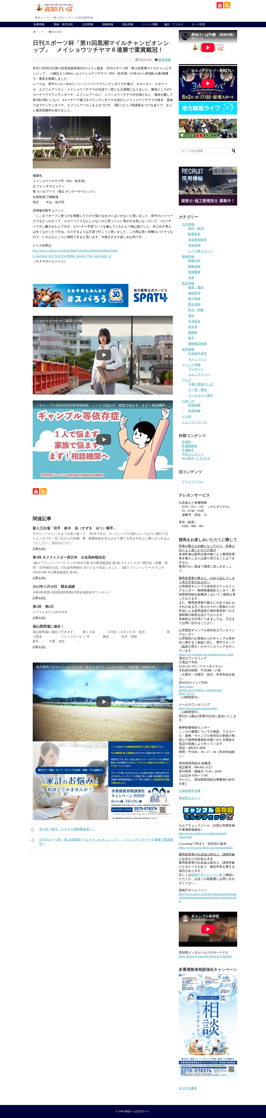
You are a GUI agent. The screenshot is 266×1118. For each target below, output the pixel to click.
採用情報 (194, 410)
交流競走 (194, 321)
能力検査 (194, 298)
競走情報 (128, 24)
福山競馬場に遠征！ (48, 626)
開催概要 (194, 272)
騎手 (191, 338)
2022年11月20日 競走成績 (54, 586)
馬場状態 (194, 245)
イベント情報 (149, 24)
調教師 (192, 332)
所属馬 (186, 442)
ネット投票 (198, 24)
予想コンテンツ (193, 454)
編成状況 (194, 293)
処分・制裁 (196, 310)
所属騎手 (188, 450)
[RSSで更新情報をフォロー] (227, 5)
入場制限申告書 (190, 790)
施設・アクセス (174, 24)
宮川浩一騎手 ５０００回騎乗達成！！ (67, 829)
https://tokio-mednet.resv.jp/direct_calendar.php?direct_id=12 (201, 690)
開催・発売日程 (63, 24)
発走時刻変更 (197, 239)
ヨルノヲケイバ (199, 374)
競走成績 (194, 304)
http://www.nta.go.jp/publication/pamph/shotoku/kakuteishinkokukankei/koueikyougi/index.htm (208, 897)
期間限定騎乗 (197, 343)
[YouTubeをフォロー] (220, 5)
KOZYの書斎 (188, 1088)
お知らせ (188, 401)
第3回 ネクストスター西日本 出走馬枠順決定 (69, 557)
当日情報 (87, 24)
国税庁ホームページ (205, 874)
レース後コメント (200, 251)
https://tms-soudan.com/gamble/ (198, 708)
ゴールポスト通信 (200, 395)
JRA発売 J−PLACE (196, 458)
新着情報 (39, 24)
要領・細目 (196, 287)
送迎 (191, 277)
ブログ (186, 380)
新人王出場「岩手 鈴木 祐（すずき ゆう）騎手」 (75, 528)
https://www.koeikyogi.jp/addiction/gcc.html (206, 654)
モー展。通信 (197, 389)
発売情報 (188, 349)
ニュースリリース (194, 422)
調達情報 (194, 405)
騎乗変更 (194, 234)
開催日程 (194, 260)
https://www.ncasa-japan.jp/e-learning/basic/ (206, 847)
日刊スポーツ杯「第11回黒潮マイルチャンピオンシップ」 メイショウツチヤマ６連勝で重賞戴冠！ (106, 841)
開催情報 (108, 24)
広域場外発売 (197, 353)
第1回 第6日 (43, 606)
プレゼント (196, 368)
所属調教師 (189, 446)
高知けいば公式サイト (137, 1111)
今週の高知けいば (200, 384)
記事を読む (39, 548)
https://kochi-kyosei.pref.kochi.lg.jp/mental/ (205, 956)
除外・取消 (196, 228)
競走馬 (192, 326)
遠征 (191, 315)
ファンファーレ (193, 481)
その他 (186, 416)
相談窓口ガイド (190, 798)
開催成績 (194, 266)
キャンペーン (197, 359)
